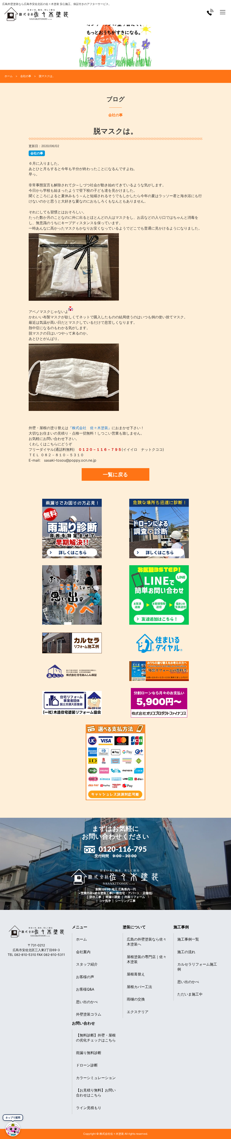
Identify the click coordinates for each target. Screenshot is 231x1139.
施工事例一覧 (188, 939)
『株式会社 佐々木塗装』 (90, 428)
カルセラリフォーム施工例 (197, 966)
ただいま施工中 (190, 994)
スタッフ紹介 (87, 964)
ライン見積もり (88, 1107)
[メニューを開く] (223, 12)
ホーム (81, 939)
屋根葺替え (136, 974)
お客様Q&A (85, 989)
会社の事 (36, 153)
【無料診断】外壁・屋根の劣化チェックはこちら (96, 1037)
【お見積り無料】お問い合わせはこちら (96, 1092)
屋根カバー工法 (139, 986)
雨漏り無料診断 (88, 1052)
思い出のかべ (87, 1002)
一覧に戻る (115, 474)
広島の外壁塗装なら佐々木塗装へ (146, 941)
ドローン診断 (87, 1065)
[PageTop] (216, 1134)
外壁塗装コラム (88, 1014)
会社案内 (83, 952)
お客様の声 (85, 977)
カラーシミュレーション (96, 1077)
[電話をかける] (210, 12)
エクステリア (137, 1011)
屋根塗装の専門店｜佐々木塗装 (146, 959)
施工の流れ (186, 952)
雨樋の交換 (136, 999)
